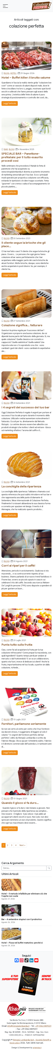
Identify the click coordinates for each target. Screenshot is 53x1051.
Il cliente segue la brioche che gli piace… (23, 244)
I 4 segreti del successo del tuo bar (25, 407)
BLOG (6, 73)
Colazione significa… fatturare (21, 325)
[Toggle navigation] (5, 5)
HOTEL (13, 73)
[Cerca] (49, 868)
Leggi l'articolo (9, 103)
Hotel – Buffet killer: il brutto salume (25, 77)
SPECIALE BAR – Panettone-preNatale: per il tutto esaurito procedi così (22, 157)
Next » (22, 845)
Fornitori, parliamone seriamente (23, 724)
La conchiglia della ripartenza (21, 486)
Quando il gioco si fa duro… (20, 803)
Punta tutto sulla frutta (16, 644)
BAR (6, 149)
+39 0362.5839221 (43, 1026)
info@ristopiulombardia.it (18, 1026)
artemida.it (37, 1048)
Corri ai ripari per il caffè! (18, 565)
